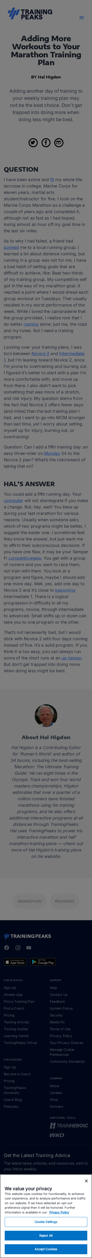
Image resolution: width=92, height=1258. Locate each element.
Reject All (46, 1235)
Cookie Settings (46, 1222)
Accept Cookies (46, 1249)
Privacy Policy (59, 1212)
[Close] (86, 1181)
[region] (46, 1216)
